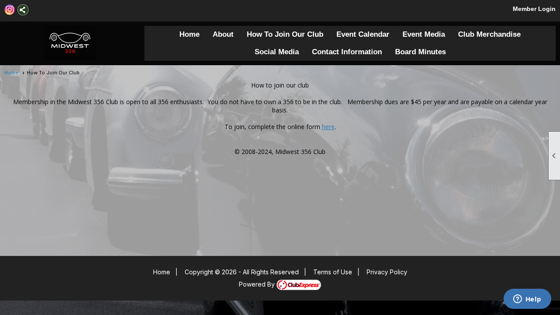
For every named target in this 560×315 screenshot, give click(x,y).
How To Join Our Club (285, 34)
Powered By (257, 284)
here (328, 126)
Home (189, 34)
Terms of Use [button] (332, 272)
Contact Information (347, 52)
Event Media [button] (423, 34)
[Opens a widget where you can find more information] (527, 300)
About (223, 34)
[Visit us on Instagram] (9, 9)
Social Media (277, 52)
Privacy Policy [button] (387, 272)
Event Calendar (362, 34)
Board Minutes (420, 52)
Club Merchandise (489, 34)
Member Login (534, 8)
